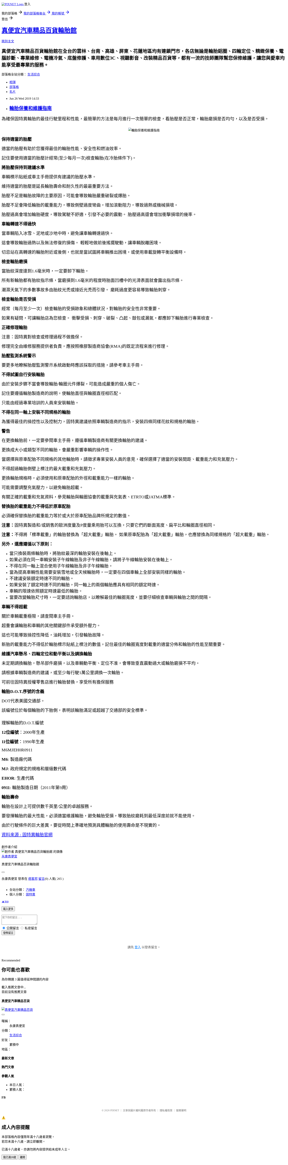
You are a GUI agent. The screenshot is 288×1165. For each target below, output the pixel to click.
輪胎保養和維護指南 (30, 108)
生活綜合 (33, 74)
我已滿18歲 (9, 1157)
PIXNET (114, 1110)
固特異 (30, 894)
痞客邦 (33, 878)
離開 (22, 1157)
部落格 (14, 87)
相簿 (12, 82)
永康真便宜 (9, 856)
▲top (5, 901)
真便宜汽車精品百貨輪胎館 (39, 30)
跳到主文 (8, 41)
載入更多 (8, 908)
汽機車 (30, 889)
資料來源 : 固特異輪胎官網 (27, 834)
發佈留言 (8, 932)
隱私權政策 (166, 1110)
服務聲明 (181, 1110)
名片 (12, 91)
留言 (41, 878)
